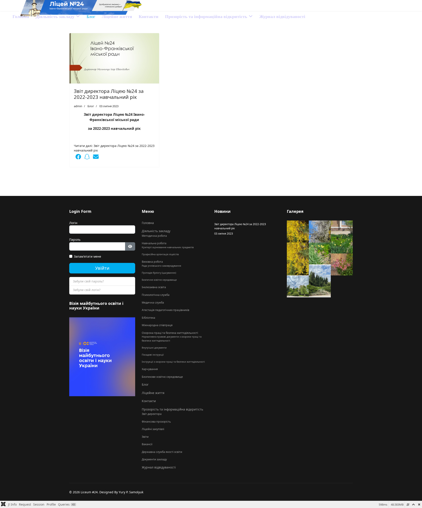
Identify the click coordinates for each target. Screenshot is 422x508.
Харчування (150, 369)
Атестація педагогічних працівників (165, 310)
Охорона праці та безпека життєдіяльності (170, 333)
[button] (78, 156)
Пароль (74, 239)
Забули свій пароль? (88, 281)
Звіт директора (152, 414)
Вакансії (147, 444)
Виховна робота (152, 262)
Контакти (148, 16)
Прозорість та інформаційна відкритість (206, 16)
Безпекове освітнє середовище (162, 377)
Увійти (102, 268)
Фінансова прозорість (156, 421)
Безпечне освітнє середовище (159, 279)
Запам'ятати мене (87, 256)
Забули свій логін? (86, 290)
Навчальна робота (154, 243)
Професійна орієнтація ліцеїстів (160, 254)
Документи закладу (154, 459)
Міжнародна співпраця (157, 325)
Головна (21, 16)
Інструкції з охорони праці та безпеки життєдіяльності (173, 361)
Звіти (145, 437)
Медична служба (153, 302)
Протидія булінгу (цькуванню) (159, 272)
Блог (91, 16)
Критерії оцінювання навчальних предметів (168, 247)
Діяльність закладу (55, 16)
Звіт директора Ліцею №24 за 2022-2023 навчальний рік (109, 94)
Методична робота (154, 236)
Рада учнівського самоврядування (161, 265)
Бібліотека (148, 318)
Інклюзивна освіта (154, 287)
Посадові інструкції (153, 354)
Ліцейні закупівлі (153, 429)
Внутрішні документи (154, 347)
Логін (73, 223)
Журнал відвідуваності (282, 16)
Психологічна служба (155, 295)
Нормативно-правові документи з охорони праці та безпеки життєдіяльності (172, 338)
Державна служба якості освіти (162, 452)
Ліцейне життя (117, 16)
